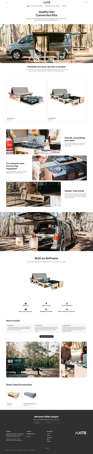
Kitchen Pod (10, 403)
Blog (48, 439)
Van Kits (48, 435)
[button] (7, 2)
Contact (48, 433)
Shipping (49, 441)
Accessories (49, 437)
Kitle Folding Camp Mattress (30, 403)
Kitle (9, 450)
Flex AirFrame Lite (11, 118)
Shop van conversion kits (46, 336)
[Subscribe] (59, 422)
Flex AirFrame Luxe (52, 118)
